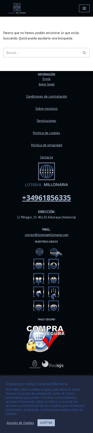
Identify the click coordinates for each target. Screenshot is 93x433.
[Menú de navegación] (84, 8)
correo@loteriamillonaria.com (46, 235)
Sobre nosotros (46, 108)
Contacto (46, 157)
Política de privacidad (46, 145)
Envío (47, 79)
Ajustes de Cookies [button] (20, 423)
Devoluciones (46, 121)
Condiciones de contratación (46, 96)
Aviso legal (47, 84)
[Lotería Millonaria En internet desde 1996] (17, 8)
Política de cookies (46, 133)
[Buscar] (84, 52)
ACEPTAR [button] (46, 423)
